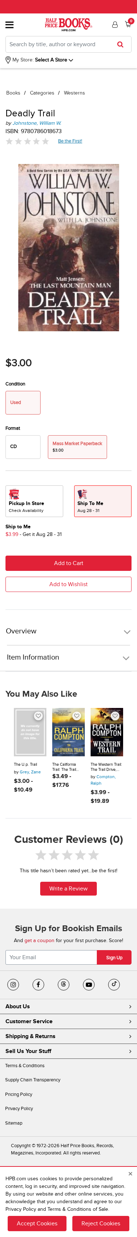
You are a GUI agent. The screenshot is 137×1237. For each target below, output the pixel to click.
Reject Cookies (100, 1223)
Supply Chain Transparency (32, 1080)
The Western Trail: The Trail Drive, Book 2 (106, 767)
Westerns (74, 93)
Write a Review (68, 888)
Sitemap (13, 1123)
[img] (27, 141)
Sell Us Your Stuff (28, 1051)
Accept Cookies (37, 1223)
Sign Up (114, 958)
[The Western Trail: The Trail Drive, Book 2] (107, 732)
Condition (15, 384)
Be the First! (70, 141)
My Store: (22, 60)
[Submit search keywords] (122, 44)
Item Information (33, 657)
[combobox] (68, 44)
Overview (21, 631)
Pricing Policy (18, 1094)
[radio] (23, 447)
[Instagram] (13, 984)
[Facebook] (38, 984)
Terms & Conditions (25, 1066)
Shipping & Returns (30, 1036)
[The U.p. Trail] (30, 732)
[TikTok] (114, 984)
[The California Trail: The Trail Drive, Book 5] (68, 732)
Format (12, 428)
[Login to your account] (114, 24)
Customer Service (29, 1021)
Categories (42, 93)
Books (13, 93)
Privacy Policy (19, 1109)
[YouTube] (89, 984)
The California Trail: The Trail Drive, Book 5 (64, 767)
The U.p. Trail (25, 764)
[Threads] (63, 984)
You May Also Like (41, 694)
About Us (17, 1006)
